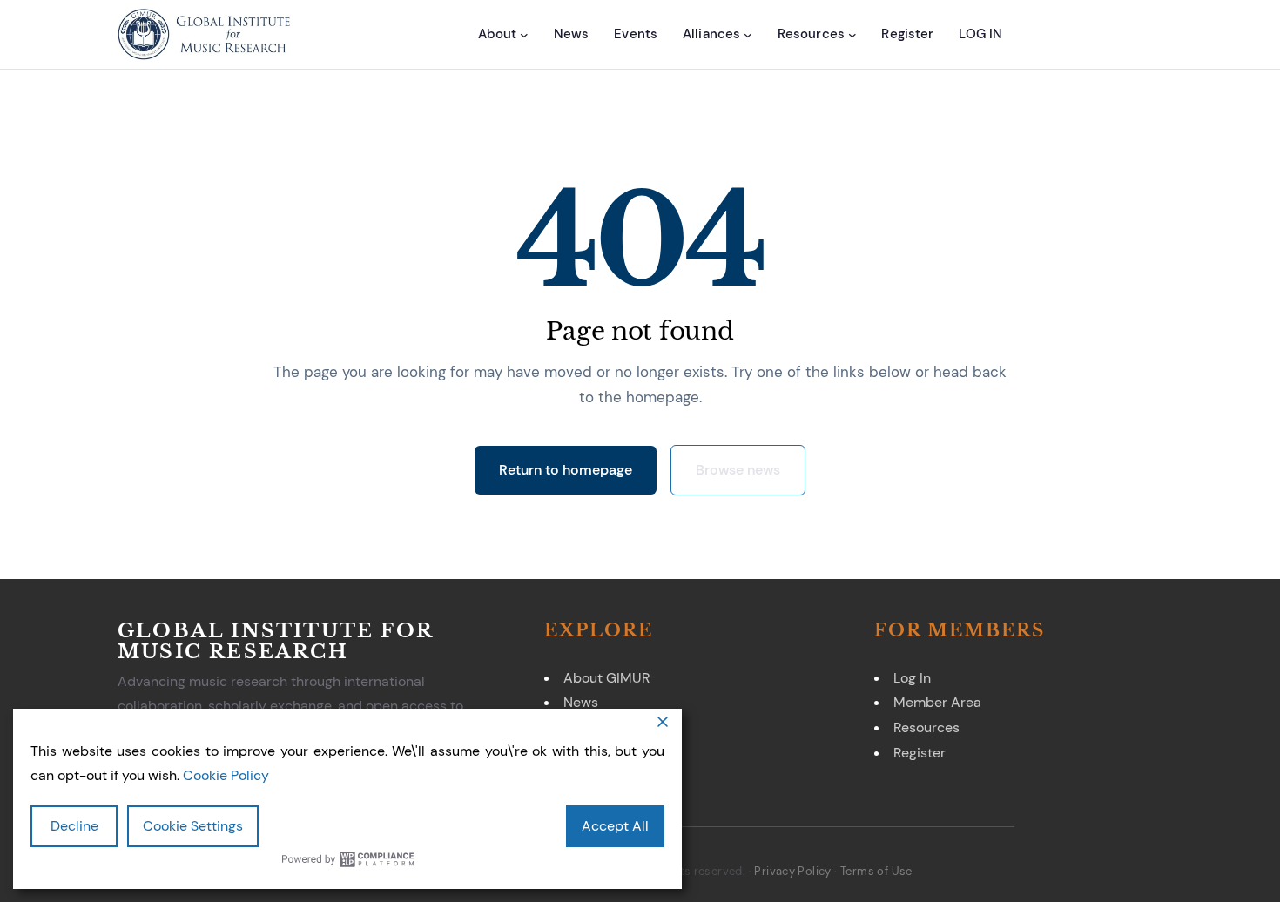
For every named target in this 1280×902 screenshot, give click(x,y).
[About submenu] (524, 34)
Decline (74, 826)
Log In (912, 678)
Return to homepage (565, 470)
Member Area (937, 702)
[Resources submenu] (852, 34)
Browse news (738, 470)
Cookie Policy (226, 775)
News (580, 702)
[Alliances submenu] (748, 34)
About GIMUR (606, 678)
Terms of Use (876, 871)
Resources (926, 727)
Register (919, 753)
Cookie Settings (193, 826)
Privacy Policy (792, 871)
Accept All (615, 826)
